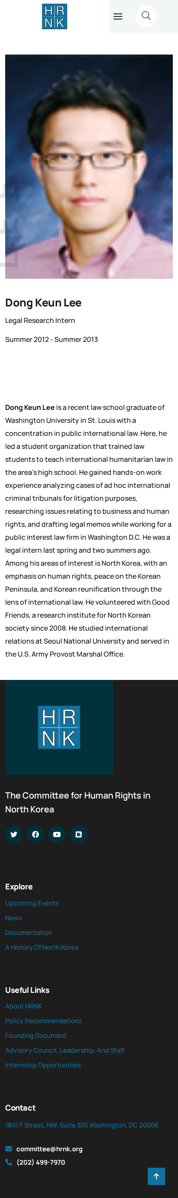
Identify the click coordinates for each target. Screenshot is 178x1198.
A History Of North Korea (41, 947)
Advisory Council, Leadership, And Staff (64, 1050)
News (13, 917)
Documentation (28, 932)
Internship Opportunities (43, 1064)
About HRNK (23, 1006)
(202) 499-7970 (40, 1162)
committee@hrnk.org (49, 1148)
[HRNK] (54, 16)
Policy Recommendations (43, 1020)
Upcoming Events (32, 903)
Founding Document (36, 1035)
